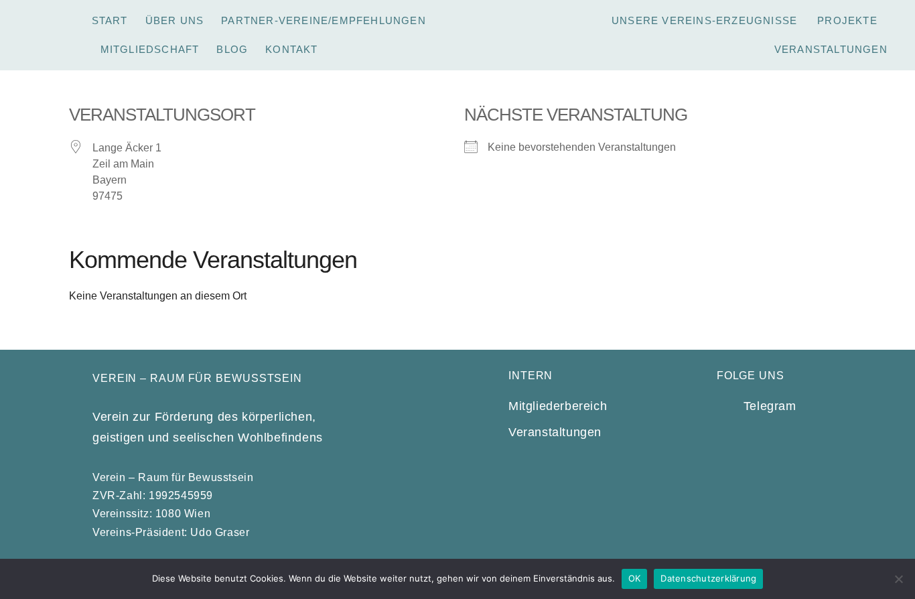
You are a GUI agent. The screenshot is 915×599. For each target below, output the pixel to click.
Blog (232, 49)
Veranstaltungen (831, 49)
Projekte (847, 20)
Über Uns (174, 20)
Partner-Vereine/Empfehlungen (323, 20)
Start (110, 20)
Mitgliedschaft (150, 49)
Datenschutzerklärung (708, 578)
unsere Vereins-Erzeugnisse (704, 20)
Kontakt (291, 49)
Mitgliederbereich (557, 406)
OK (634, 578)
